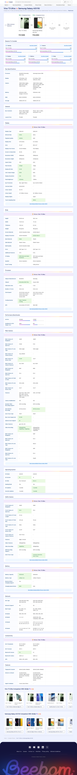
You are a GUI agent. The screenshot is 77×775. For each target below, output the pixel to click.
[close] (30, 17)
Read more (70, 10)
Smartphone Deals (60, 5)
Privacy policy (45, 751)
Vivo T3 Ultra (23, 30)
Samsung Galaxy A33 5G (37, 31)
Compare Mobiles (28, 5)
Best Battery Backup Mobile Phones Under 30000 (38, 590)
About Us (19, 751)
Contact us (31, 751)
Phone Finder (38, 5)
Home (5, 738)
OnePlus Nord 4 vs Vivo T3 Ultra (56, 706)
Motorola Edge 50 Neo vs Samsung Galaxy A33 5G (35, 731)
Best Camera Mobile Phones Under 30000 (38, 463)
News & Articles (48, 5)
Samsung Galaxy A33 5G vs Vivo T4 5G (56, 731)
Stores (69, 5)
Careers (25, 751)
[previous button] (6, 700)
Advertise (38, 751)
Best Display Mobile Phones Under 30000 (38, 203)
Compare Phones (11, 738)
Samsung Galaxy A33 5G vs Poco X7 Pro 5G (15, 731)
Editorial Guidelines (55, 751)
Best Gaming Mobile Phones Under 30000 (38, 308)
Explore (6, 5)
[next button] (70, 700)
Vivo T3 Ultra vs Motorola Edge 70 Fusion (15, 706)
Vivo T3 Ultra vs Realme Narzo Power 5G (35, 706)
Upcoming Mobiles (17, 5)
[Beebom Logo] (9, 2)
